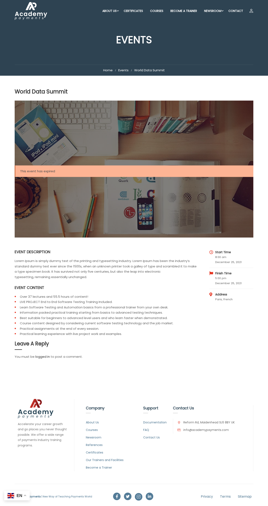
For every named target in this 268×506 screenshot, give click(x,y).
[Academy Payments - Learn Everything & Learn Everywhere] (31, 11)
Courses (156, 11)
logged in (42, 356)
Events (123, 70)
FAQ (146, 430)
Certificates (133, 11)
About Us (109, 11)
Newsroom (212, 11)
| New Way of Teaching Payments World (53, 496)
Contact (235, 11)
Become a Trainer (183, 11)
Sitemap (245, 496)
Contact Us (151, 437)
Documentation (155, 422)
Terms (225, 496)
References (94, 445)
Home (108, 70)
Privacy (207, 496)
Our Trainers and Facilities (105, 460)
